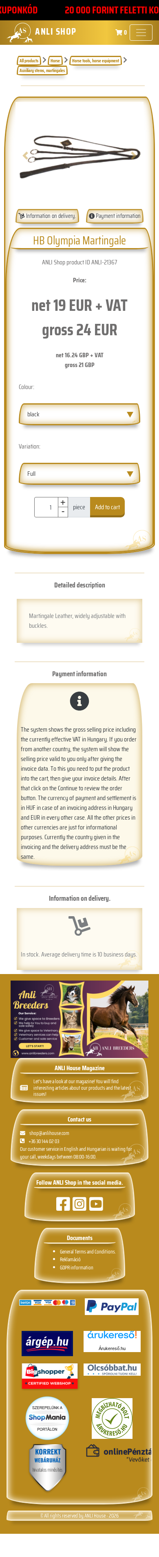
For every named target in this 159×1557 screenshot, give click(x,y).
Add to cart (107, 507)
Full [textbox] (31, 473)
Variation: (29, 446)
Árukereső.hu (112, 1348)
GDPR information (76, 1267)
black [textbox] (33, 414)
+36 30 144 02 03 (44, 1141)
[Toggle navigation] (141, 32)
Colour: (26, 387)
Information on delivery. (50, 215)
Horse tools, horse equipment (95, 60)
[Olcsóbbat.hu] (112, 1369)
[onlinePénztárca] (112, 1453)
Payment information (118, 215)
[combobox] (79, 414)
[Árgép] (47, 1343)
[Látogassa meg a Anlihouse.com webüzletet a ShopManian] (47, 1417)
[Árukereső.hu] (112, 1337)
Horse (55, 60)
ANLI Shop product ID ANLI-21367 (79, 262)
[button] (25, 155)
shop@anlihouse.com (49, 1133)
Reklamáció (70, 1259)
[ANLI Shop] (47, 1468)
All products (29, 60)
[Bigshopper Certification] (49, 1376)
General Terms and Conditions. (88, 1251)
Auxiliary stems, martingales (42, 70)
